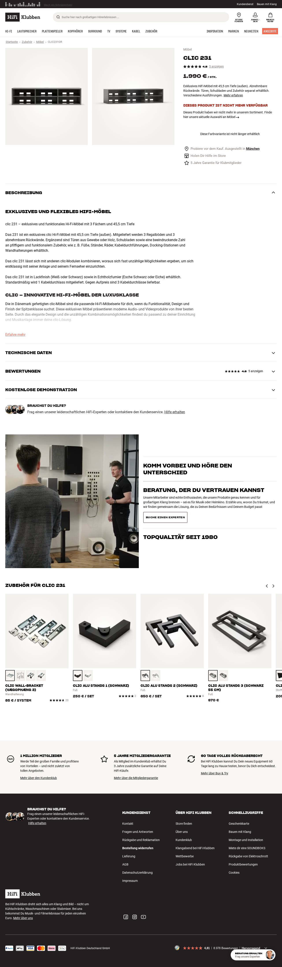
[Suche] (58, 17)
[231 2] (133, 96)
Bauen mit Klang (267, 4)
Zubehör (27, 41)
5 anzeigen (216, 66)
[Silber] (41, 675)
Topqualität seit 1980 (180, 515)
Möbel (40, 41)
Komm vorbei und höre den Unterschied (187, 477)
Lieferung (128, 856)
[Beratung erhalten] (269, 954)
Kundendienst (245, 4)
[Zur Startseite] (22, 17)
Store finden (184, 823)
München (253, 149)
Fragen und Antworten (137, 832)
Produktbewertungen (243, 864)
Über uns (182, 832)
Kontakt (127, 823)
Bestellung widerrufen (137, 848)
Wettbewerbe (185, 856)
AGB (125, 864)
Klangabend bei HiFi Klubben (195, 848)
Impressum (130, 881)
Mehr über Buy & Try (214, 773)
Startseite (12, 41)
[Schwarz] (30, 675)
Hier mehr (73, 4)
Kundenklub (184, 840)
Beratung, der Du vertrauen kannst (203, 497)
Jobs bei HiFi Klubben (190, 864)
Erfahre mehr (15, 335)
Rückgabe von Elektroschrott (248, 856)
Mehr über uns (23, 918)
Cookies (234, 872)
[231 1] (46, 96)
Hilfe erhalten (174, 412)
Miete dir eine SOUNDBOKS (247, 848)
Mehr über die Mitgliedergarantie (136, 778)
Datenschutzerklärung (137, 872)
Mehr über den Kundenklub (38, 778)
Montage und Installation (246, 840)
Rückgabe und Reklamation (141, 840)
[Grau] (10, 675)
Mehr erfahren (233, 95)
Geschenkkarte (239, 823)
